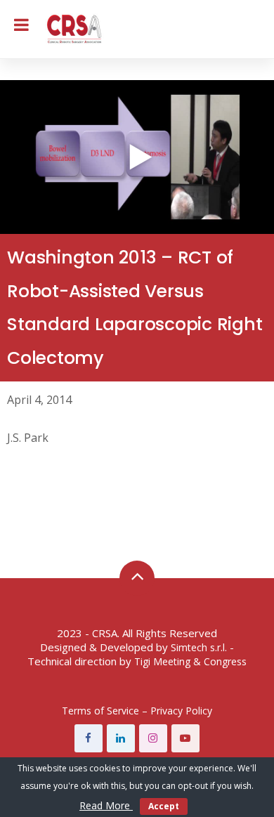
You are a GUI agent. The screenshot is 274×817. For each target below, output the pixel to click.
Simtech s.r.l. (199, 647)
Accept (163, 806)
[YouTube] (185, 738)
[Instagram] (153, 738)
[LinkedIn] (121, 738)
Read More (106, 805)
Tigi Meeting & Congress (190, 661)
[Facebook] (88, 738)
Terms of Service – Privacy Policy (137, 710)
